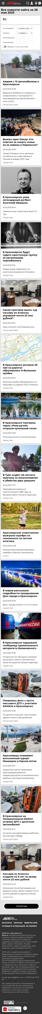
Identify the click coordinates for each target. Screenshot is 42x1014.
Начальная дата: (9, 38)
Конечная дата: (8, 42)
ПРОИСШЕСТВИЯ (10, 105)
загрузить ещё (21, 906)
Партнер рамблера (22, 1002)
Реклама (18, 923)
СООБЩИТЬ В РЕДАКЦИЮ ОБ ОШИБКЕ (19, 926)
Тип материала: (8, 28)
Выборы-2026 (30, 923)
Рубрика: (6, 33)
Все (4, 19)
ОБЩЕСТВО (8, 162)
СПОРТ (6, 556)
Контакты (7, 923)
